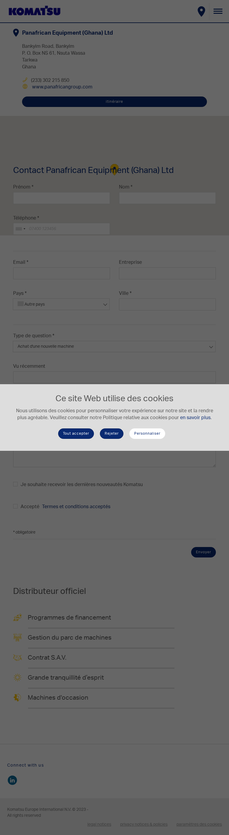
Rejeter (112, 433)
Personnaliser (147, 433)
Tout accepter (76, 433)
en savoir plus (195, 417)
